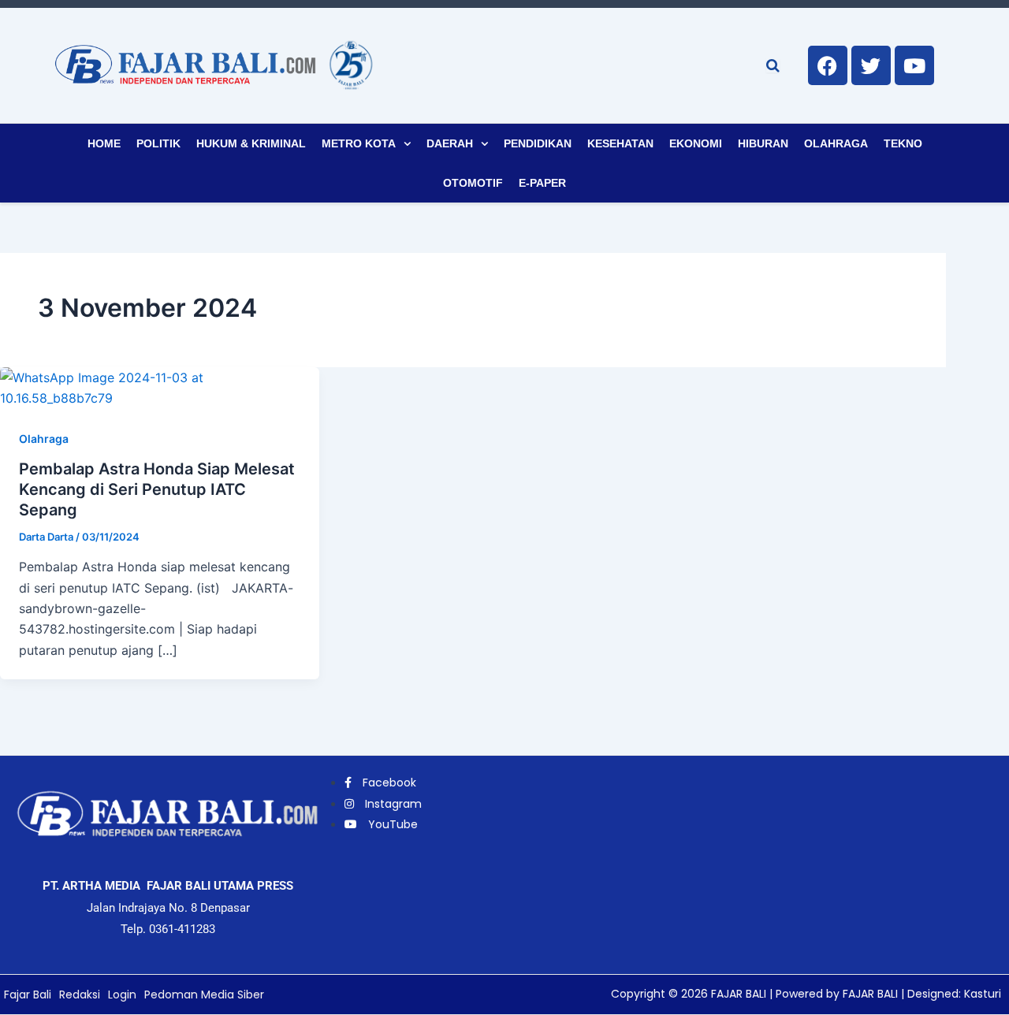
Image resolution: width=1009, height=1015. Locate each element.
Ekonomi (695, 143)
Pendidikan (538, 143)
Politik (158, 143)
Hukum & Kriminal (251, 143)
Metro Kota (359, 143)
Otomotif (473, 183)
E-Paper (542, 183)
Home (104, 143)
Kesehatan (620, 143)
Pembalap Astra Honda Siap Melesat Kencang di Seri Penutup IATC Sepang (157, 489)
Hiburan (763, 143)
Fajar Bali (27, 994)
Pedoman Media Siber (204, 994)
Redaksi (79, 994)
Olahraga (836, 143)
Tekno (903, 143)
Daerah (449, 143)
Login (122, 994)
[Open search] (773, 65)
